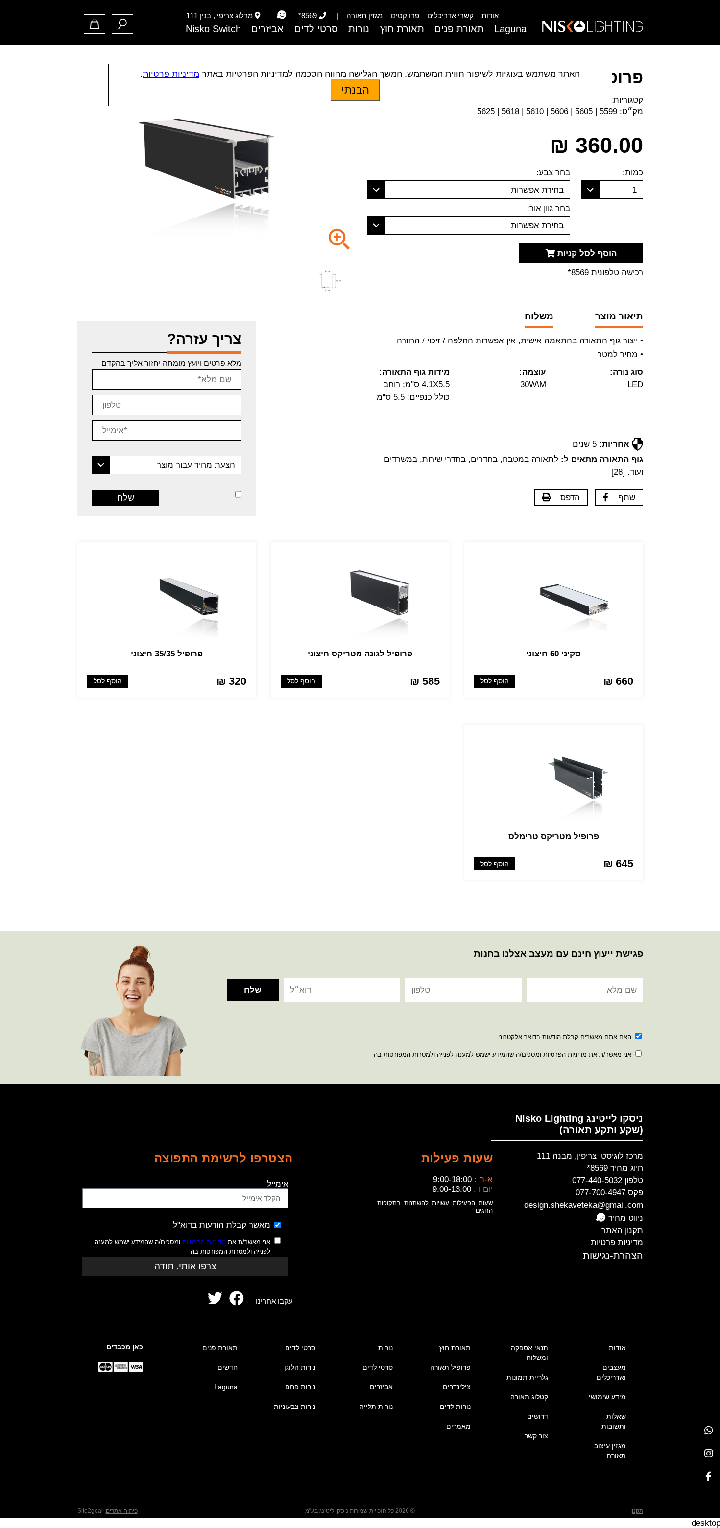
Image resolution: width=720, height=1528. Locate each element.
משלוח (539, 316)
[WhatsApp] (708, 1430)
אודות (490, 15)
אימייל (277, 1183)
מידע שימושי (607, 1397)
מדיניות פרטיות (617, 1242)
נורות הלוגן (299, 1367)
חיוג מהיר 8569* (615, 1168)
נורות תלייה (376, 1406)
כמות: (633, 172)
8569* (307, 15)
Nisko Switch (213, 29)
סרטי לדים (316, 29)
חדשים (227, 1367)
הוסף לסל (494, 681)
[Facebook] (708, 1476)
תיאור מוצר (619, 316)
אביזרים (267, 29)
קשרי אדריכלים (450, 15)
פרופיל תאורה (450, 1367)
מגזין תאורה (364, 15)
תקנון (636, 1510)
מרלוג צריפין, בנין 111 (219, 15)
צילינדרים (457, 1387)
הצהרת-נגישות (613, 1255)
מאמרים (458, 1426)
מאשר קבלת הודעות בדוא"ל (221, 1225)
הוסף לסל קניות (586, 253)
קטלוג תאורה (529, 1397)
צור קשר (536, 1436)
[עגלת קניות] (94, 24)
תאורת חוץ (402, 29)
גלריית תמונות (527, 1377)
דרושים (537, 1416)
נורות (358, 29)
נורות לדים (455, 1406)
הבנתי (355, 90)
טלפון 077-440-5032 (607, 1180)
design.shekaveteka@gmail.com (583, 1205)
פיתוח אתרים (122, 1510)
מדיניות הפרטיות (204, 1242)
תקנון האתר (622, 1230)
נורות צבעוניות (294, 1406)
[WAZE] (281, 15)
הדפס (570, 497)
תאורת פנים (459, 29)
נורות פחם (300, 1387)
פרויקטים (405, 15)
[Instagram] (708, 1453)
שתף (626, 497)
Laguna (510, 29)
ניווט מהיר (624, 1218)
